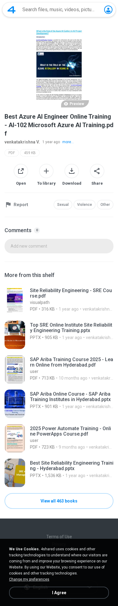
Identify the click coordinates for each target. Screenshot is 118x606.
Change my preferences (29, 579)
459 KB (30, 153)
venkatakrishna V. (22, 142)
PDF (11, 153)
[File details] (59, 300)
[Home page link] (11, 9)
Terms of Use (59, 536)
